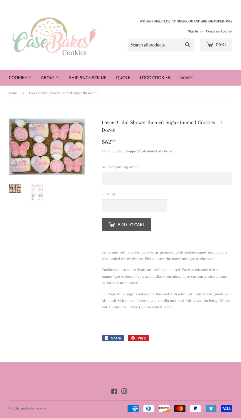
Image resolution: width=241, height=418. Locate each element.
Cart (220, 44)
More (185, 78)
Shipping (132, 151)
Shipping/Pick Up (87, 77)
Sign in (193, 31)
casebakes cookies (33, 408)
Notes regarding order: (120, 167)
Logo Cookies (155, 77)
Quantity (109, 194)
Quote (123, 77)
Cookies (18, 77)
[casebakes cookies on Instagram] (124, 392)
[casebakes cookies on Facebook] (114, 392)
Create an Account (219, 31)
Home (13, 93)
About (48, 77)
